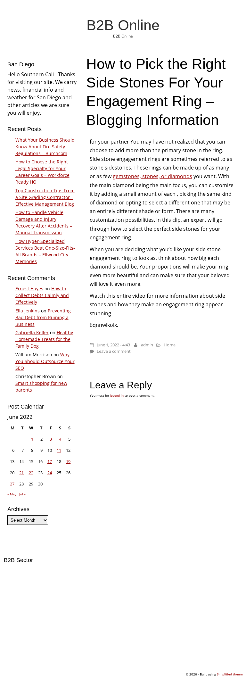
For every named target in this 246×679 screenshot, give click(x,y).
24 (49, 473)
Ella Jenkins (27, 311)
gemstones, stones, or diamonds (152, 176)
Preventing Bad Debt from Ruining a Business (43, 317)
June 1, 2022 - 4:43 (113, 345)
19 (68, 461)
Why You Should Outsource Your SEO (45, 361)
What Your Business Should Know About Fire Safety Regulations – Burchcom (45, 146)
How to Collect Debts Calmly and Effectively (42, 295)
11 (59, 450)
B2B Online (123, 25)
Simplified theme (230, 674)
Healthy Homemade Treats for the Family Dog (44, 339)
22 (31, 473)
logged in (117, 395)
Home (170, 345)
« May (11, 494)
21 (21, 473)
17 (49, 461)
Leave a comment (114, 351)
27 (12, 484)
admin (147, 345)
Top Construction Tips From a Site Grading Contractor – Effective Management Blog (45, 197)
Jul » (22, 494)
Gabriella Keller (32, 332)
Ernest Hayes (29, 289)
